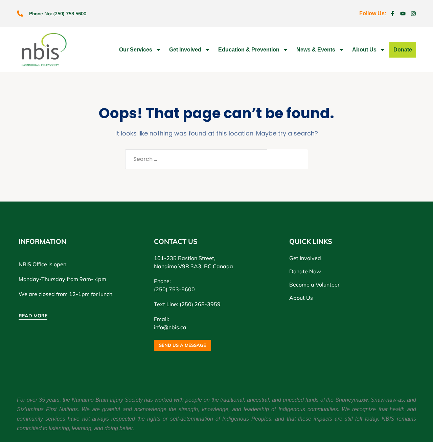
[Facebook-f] (392, 13)
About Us (364, 49)
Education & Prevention (248, 49)
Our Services (135, 49)
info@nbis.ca (170, 327)
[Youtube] (403, 13)
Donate (402, 49)
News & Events (315, 49)
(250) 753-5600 (174, 289)
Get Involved (185, 49)
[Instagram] (413, 13)
